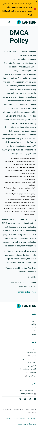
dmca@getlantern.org (27, 292)
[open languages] (9, 22)
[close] (36, 2)
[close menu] (3, 22)
